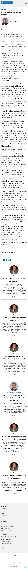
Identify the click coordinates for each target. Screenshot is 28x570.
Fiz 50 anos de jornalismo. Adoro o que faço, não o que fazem (14, 397)
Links (14, 564)
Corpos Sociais (4, 515)
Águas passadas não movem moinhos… (14, 318)
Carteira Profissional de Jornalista (9, 536)
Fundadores (4, 523)
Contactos (14, 566)
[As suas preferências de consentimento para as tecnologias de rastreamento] (25, 567)
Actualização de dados (6, 530)
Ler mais (14, 296)
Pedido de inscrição (5, 528)
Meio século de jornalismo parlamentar (14, 279)
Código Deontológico (6, 539)
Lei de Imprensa (5, 541)
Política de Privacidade (14, 560)
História (3, 511)
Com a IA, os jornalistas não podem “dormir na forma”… (14, 437)
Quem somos (4, 508)
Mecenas (3, 517)
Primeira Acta (4, 513)
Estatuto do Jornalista (6, 543)
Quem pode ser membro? (7, 526)
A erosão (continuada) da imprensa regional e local (14, 357)
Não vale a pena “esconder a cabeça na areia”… (14, 476)
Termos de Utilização (14, 562)
